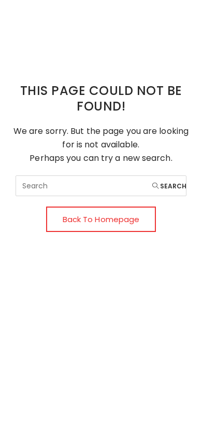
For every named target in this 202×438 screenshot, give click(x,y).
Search (172, 186)
